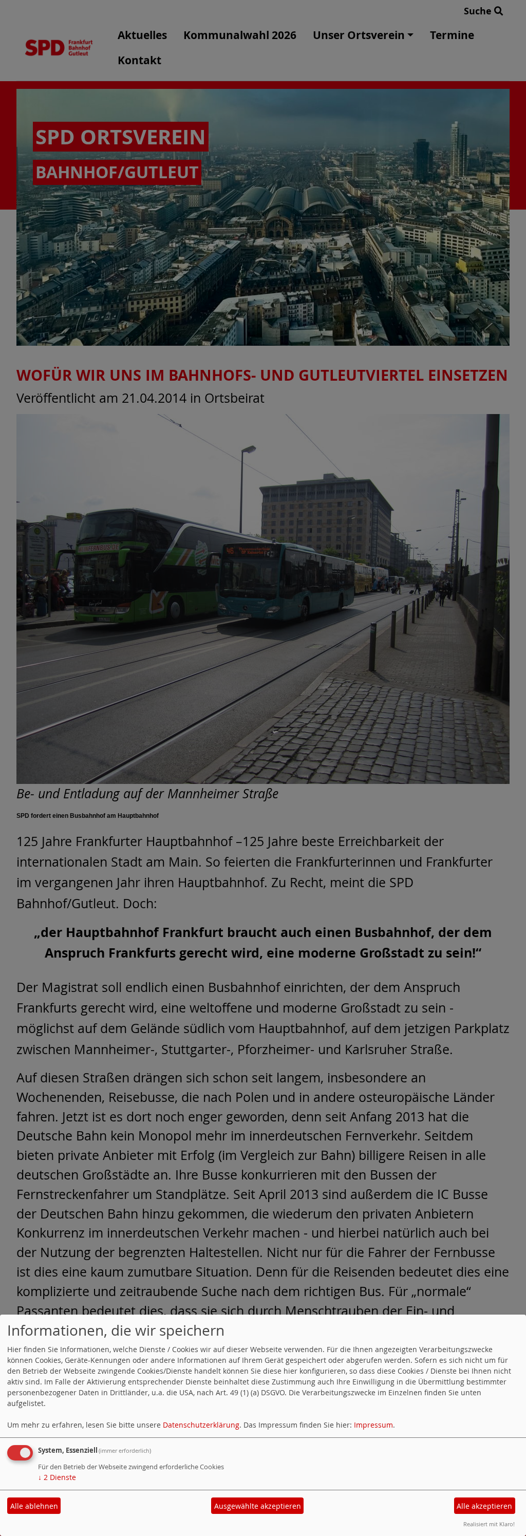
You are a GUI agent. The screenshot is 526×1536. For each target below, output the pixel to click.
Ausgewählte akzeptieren (257, 1506)
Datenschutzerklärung (201, 1425)
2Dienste (57, 1477)
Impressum (373, 1425)
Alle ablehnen (34, 1506)
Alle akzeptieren (484, 1506)
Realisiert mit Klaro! (489, 1524)
